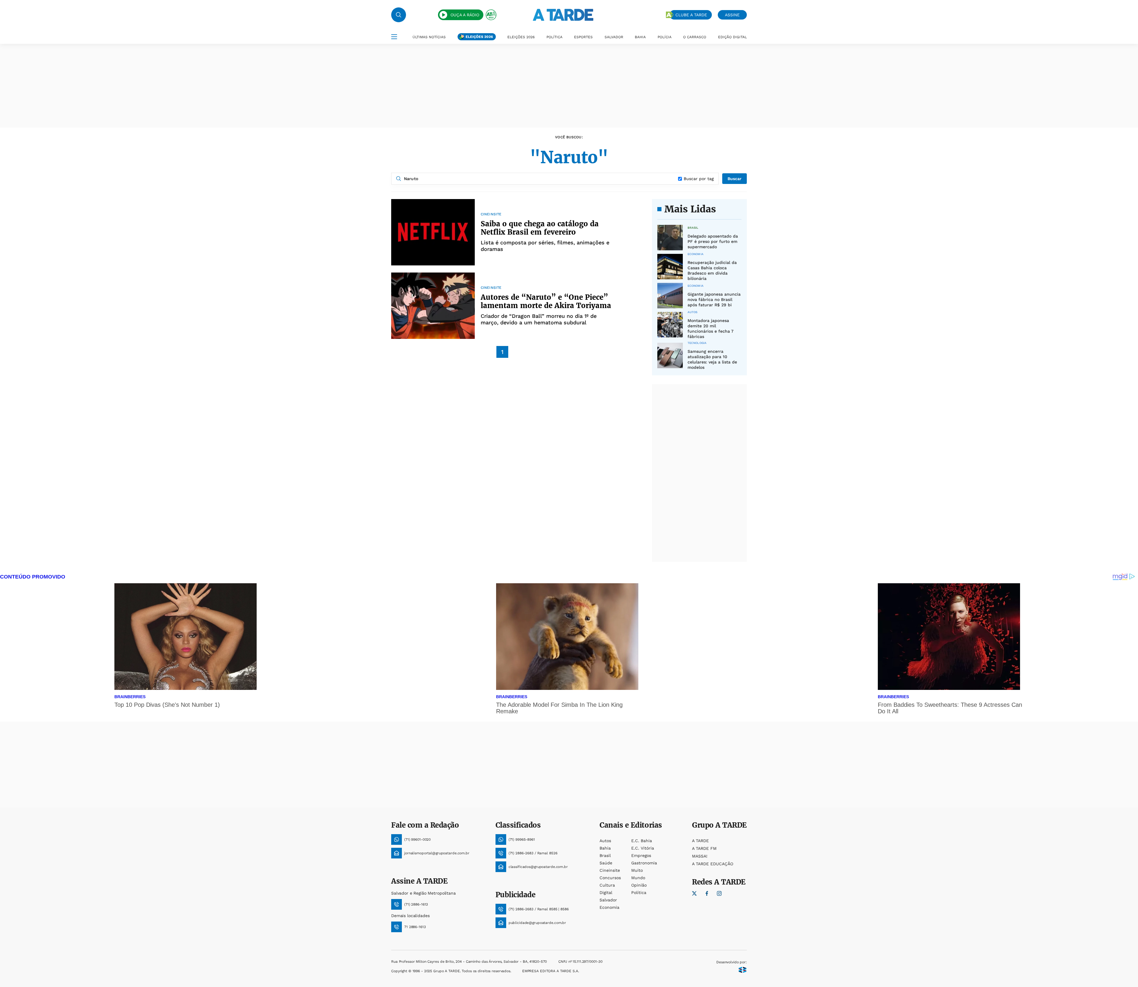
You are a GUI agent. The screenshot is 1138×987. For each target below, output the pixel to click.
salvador (608, 900)
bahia (605, 848)
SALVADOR (614, 37)
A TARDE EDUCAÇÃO (712, 863)
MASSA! (699, 856)
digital (606, 892)
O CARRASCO (694, 37)
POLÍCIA (665, 37)
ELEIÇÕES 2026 (479, 37)
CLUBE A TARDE (691, 14)
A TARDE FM (704, 848)
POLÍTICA (554, 37)
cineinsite (610, 870)
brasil (605, 855)
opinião (639, 885)
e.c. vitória (642, 848)
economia (609, 907)
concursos (610, 877)
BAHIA (640, 37)
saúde (606, 863)
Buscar (734, 178)
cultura (607, 885)
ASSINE (732, 14)
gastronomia (644, 863)
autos (605, 840)
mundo (638, 877)
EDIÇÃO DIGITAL (732, 37)
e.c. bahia (641, 840)
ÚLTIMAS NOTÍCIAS (429, 37)
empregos (641, 855)
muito (637, 870)
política (638, 892)
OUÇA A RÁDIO (464, 14)
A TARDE (700, 840)
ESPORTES (583, 37)
